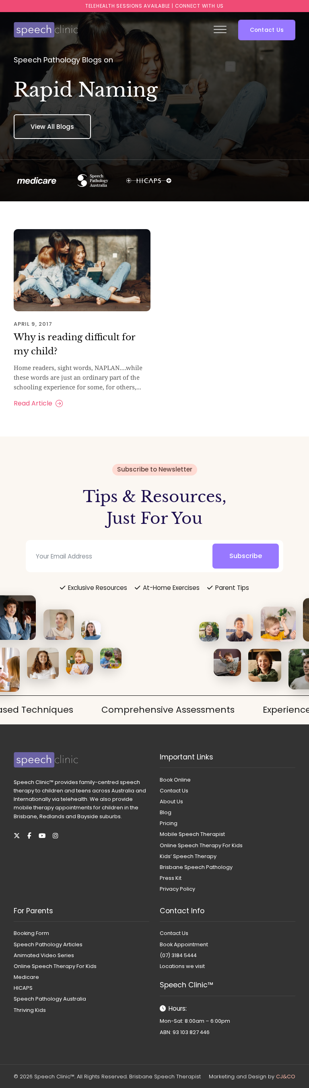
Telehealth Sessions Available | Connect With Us (154, 5)
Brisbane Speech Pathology (196, 867)
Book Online (175, 779)
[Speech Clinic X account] (17, 836)
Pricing (168, 823)
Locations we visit (182, 966)
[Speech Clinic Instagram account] (55, 836)
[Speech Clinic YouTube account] (42, 836)
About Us (171, 801)
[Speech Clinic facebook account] (29, 836)
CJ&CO (285, 1076)
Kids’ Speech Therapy (188, 856)
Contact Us (174, 790)
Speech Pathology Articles (48, 944)
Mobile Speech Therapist (192, 834)
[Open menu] (220, 30)
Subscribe (245, 556)
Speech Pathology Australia (50, 998)
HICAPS (23, 988)
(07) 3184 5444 (178, 955)
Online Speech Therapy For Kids (201, 845)
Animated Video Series (44, 955)
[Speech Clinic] (46, 29)
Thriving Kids (30, 1010)
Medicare (26, 977)
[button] (266, 30)
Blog (165, 812)
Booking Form (31, 933)
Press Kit (170, 878)
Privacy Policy (177, 888)
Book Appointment (184, 944)
